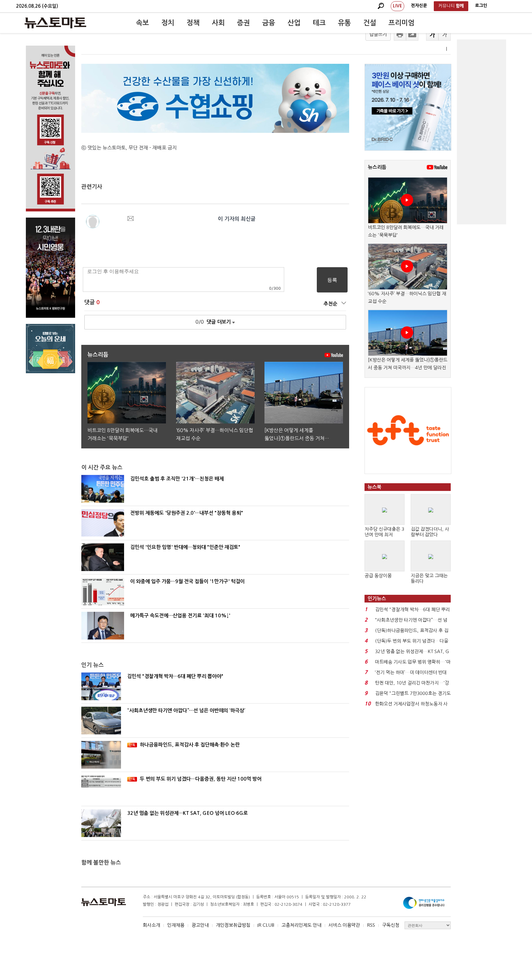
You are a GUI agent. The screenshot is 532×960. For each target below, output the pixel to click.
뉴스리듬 (377, 167)
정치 (167, 22)
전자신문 (419, 5)
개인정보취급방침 (233, 925)
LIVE (397, 6)
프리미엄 (401, 22)
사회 (218, 22)
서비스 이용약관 (344, 925)
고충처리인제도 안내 (301, 925)
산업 (294, 22)
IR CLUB (265, 925)
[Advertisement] (481, 131)
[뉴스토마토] (55, 23)
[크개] (432, 34)
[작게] (444, 34)
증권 (243, 22)
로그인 (481, 5)
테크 (319, 22)
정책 (193, 22)
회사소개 (151, 925)
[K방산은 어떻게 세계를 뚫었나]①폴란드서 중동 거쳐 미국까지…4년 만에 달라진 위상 (407, 367)
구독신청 (390, 925)
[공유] (412, 34)
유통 (344, 22)
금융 (268, 22)
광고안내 (200, 925)
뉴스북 (374, 487)
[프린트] (400, 34)
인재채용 (175, 925)
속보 (142, 22)
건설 (369, 22)
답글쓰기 (378, 34)
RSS (371, 925)
